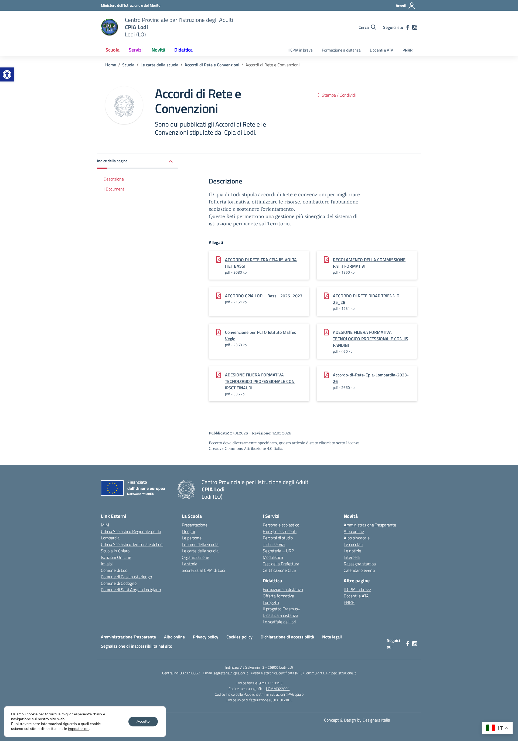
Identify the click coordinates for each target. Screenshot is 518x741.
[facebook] (407, 27)
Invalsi (107, 563)
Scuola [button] (112, 49)
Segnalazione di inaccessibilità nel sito (136, 646)
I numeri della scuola (200, 544)
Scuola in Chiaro (115, 551)
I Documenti (114, 189)
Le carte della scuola (200, 551)
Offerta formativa (278, 596)
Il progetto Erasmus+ (281, 609)
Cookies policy (239, 637)
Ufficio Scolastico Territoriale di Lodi (132, 544)
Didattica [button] (183, 49)
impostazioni (78, 728)
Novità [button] (158, 49)
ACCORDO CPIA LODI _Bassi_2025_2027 (263, 296)
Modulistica (273, 557)
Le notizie (352, 551)
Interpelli (352, 557)
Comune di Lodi (114, 570)
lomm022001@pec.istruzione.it (330, 673)
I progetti (271, 602)
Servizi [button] (135, 49)
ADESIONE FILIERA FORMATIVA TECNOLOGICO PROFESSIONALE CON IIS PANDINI (370, 338)
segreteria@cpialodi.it (230, 673)
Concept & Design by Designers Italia (357, 720)
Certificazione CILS (279, 570)
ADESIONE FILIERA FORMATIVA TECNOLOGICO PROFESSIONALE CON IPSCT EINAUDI (260, 381)
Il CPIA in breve (300, 50)
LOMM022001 (278, 688)
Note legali (332, 637)
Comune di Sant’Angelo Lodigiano (131, 589)
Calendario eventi (359, 570)
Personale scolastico (281, 525)
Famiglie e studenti (280, 531)
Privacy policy (205, 637)
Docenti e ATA (381, 50)
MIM (105, 525)
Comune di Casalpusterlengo (126, 576)
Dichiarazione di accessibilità (287, 637)
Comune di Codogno (119, 583)
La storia (189, 563)
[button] (7, 74)
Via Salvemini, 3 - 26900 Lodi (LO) (266, 667)
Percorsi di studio (278, 538)
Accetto (143, 721)
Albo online (354, 531)
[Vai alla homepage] (109, 27)
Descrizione (114, 179)
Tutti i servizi (274, 544)
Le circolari (353, 544)
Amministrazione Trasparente (370, 525)
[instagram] (414, 27)
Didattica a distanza (280, 615)
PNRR (408, 50)
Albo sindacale (357, 538)
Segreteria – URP (278, 551)
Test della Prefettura (281, 563)
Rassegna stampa (360, 563)
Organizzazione (195, 557)
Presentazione (194, 525)
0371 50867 (190, 673)
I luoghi (188, 531)
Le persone (192, 538)
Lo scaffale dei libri (279, 621)
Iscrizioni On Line (116, 557)
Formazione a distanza (341, 50)
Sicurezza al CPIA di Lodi (203, 570)
